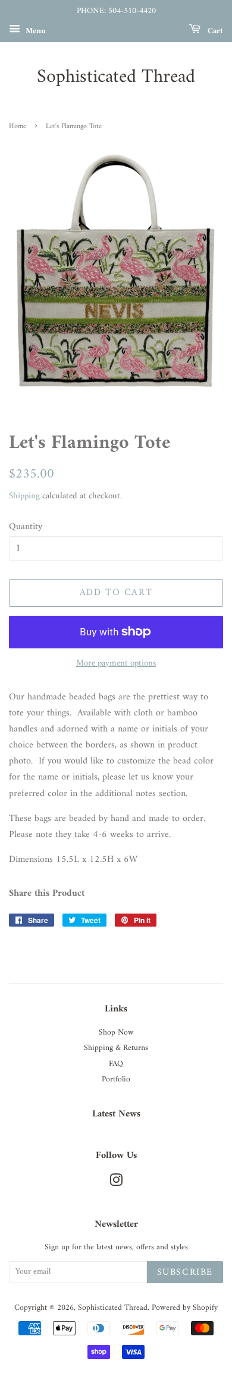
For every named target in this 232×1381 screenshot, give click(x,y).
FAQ (116, 1064)
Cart (214, 30)
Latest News (116, 1114)
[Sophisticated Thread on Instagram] (116, 1183)
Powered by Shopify (185, 1308)
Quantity (25, 527)
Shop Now (116, 1033)
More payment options (116, 664)
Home (17, 126)
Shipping (24, 496)
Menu (34, 30)
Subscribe (185, 1272)
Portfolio (116, 1080)
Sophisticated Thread (116, 77)
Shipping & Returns (116, 1048)
